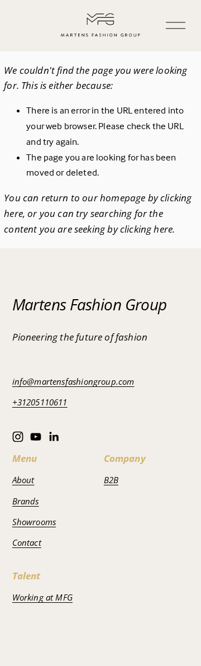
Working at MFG (42, 597)
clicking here (146, 228)
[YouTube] (35, 436)
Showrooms (34, 521)
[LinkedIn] (53, 436)
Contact (26, 542)
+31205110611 (40, 402)
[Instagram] (17, 436)
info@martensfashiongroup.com (73, 381)
